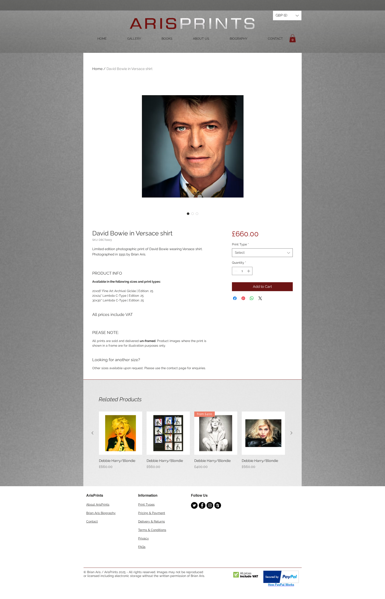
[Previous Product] (92, 433)
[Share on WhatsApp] (251, 298)
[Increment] (249, 271)
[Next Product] (291, 433)
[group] (192, 443)
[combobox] (262, 252)
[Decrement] (235, 271)
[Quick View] (120, 433)
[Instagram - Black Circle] (210, 505)
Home (97, 69)
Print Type (240, 244)
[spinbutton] (242, 271)
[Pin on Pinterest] (243, 298)
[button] (287, 15)
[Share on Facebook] (235, 298)
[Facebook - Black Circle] (202, 505)
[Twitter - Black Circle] (194, 505)
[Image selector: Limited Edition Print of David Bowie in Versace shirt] (188, 213)
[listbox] (287, 15)
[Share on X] (260, 298)
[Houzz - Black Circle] (217, 505)
